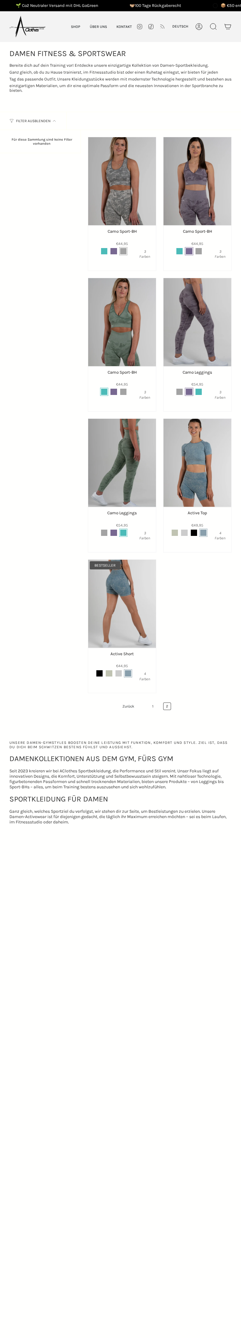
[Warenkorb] (228, 26)
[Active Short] (122, 604)
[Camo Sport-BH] (122, 181)
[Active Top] (197, 463)
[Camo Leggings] (197, 322)
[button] (75, 26)
